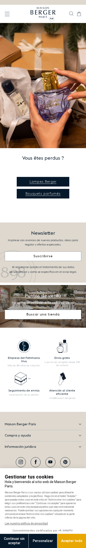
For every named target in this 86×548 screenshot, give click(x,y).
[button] (71, 14)
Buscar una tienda (43, 314)
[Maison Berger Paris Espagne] (43, 14)
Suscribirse (43, 256)
